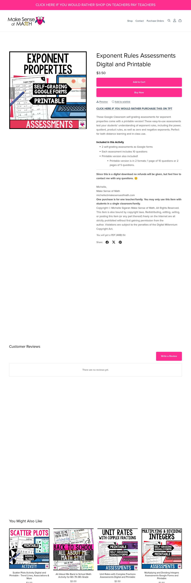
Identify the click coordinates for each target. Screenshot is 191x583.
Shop (130, 20)
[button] (12, 93)
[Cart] (181, 20)
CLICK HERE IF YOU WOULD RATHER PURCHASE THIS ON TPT (134, 108)
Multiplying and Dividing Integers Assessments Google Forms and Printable (161, 575)
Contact (139, 20)
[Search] (169, 20)
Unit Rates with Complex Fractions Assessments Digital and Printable (117, 576)
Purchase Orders (155, 20)
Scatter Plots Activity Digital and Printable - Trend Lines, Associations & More (29, 575)
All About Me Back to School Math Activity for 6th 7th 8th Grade (73, 576)
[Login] (174, 20)
